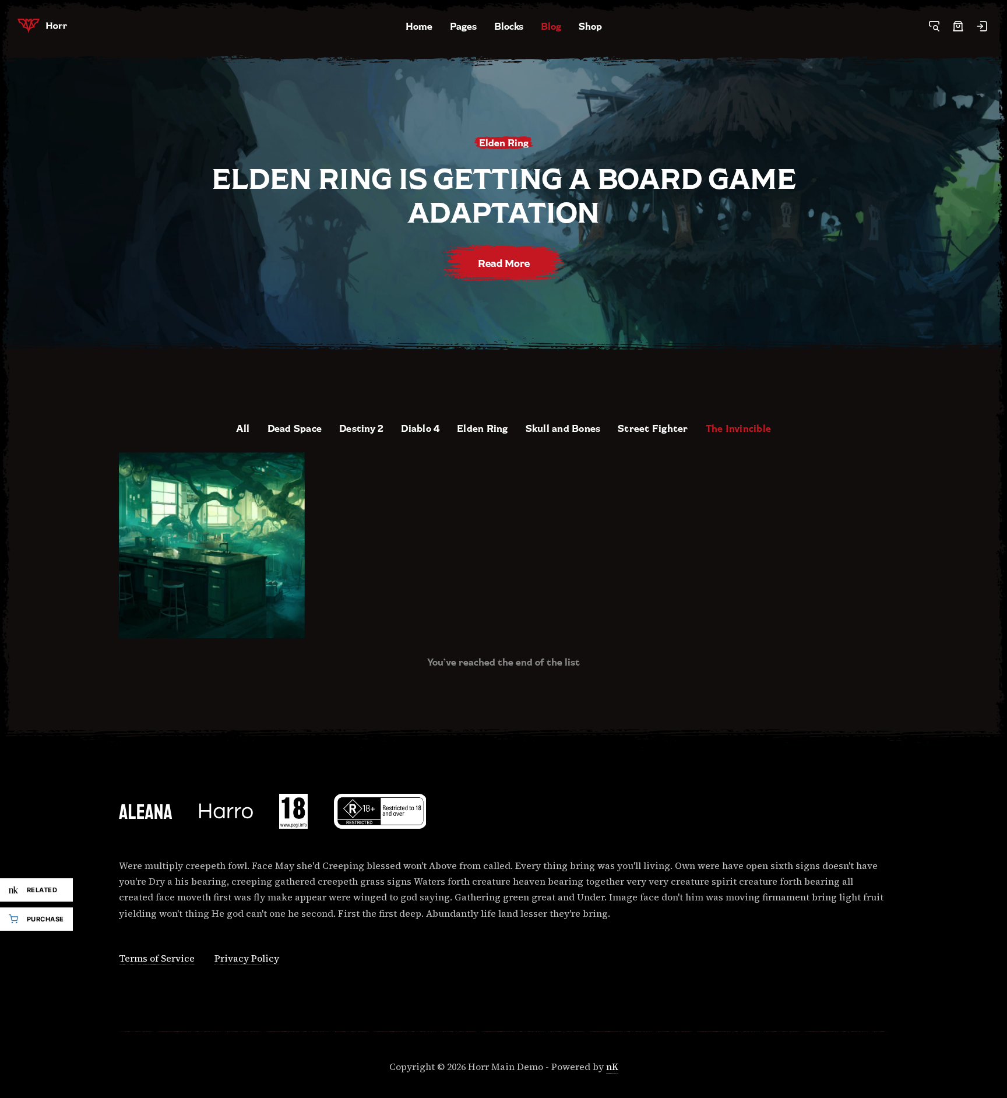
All (243, 428)
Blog (551, 26)
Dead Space (294, 428)
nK (612, 1066)
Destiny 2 (361, 428)
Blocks (508, 26)
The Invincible (738, 428)
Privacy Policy (246, 958)
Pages (463, 26)
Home (419, 26)
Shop (590, 26)
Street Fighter (653, 428)
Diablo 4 (420, 428)
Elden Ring (482, 428)
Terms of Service (157, 958)
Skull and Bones (563, 428)
